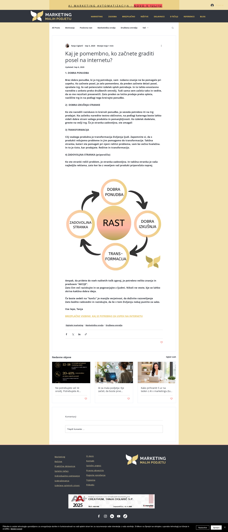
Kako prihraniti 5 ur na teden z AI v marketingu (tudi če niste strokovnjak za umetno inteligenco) (157, 389)
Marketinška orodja (106, 28)
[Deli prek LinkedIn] (79, 334)
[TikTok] (125, 516)
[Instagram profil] (105, 516)
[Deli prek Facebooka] (66, 334)
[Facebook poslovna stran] (99, 516)
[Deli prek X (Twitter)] (73, 334)
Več (144, 28)
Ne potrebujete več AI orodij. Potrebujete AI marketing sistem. (67, 389)
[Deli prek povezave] (86, 334)
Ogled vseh (171, 357)
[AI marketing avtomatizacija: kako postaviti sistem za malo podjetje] (71, 372)
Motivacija (70, 28)
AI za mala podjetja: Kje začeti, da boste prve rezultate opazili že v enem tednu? (113, 389)
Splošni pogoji (16, 528)
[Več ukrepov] (161, 45)
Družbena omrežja (129, 28)
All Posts (56, 28)
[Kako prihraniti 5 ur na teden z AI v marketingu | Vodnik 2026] (157, 372)
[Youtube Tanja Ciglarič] (119, 516)
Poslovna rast (86, 28)
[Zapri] (224, 527)
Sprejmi (216, 527)
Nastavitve (202, 527)
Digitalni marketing (74, 325)
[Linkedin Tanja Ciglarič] (112, 516)
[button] (172, 28)
